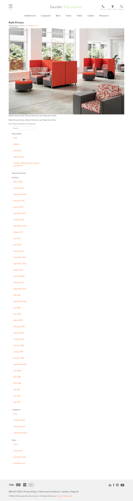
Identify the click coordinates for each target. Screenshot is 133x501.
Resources (104, 15)
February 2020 (19, 326)
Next (17, 27)
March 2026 (18, 182)
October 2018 (18, 358)
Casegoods (46, 15)
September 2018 (19, 364)
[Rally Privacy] (66, 71)
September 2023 (19, 226)
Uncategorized (19, 426)
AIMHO (16, 144)
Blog (15, 414)
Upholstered (30, 15)
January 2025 (18, 207)
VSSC (15, 138)
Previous (12, 27)
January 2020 (18, 333)
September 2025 (19, 194)
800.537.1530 (15, 491)
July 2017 (16, 389)
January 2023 (18, 251)
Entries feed (18, 450)
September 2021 (19, 289)
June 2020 (17, 314)
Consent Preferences (64, 496)
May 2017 (17, 402)
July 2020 (17, 307)
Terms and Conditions (49, 491)
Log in (15, 444)
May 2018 (17, 377)
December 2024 (19, 213)
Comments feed (19, 457)
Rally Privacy (35, 25)
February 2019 (18, 345)
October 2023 (18, 219)
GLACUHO (17, 150)
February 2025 (19, 200)
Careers (65, 491)
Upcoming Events (20, 432)
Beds (58, 15)
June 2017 (17, 396)
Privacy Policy (30, 491)
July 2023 (16, 238)
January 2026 (18, 188)
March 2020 (18, 320)
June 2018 (17, 370)
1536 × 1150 (27, 25)
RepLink (75, 491)
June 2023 (17, 245)
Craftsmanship (19, 420)
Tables (79, 15)
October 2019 (18, 339)
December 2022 (19, 257)
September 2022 (19, 263)
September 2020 (19, 301)
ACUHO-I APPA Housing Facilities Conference (26, 164)
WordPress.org (19, 463)
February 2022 (19, 276)
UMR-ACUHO (18, 157)
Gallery (91, 15)
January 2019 (18, 351)
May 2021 (17, 295)
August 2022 (18, 270)
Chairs (68, 15)
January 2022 (18, 282)
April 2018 (17, 383)
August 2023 (18, 232)
